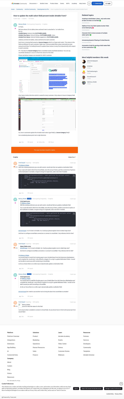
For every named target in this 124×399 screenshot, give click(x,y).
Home (13, 9)
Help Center (82, 3)
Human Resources (39, 347)
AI (8, 351)
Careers (9, 366)
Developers (86, 344)
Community (19, 9)
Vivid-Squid (22, 162)
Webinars (61, 355)
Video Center (62, 344)
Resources (86, 333)
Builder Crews (44, 3)
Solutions (36, 333)
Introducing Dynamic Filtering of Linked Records (95, 40)
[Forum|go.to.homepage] (19, 3)
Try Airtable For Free (13, 381)
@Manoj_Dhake (24, 165)
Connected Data (12, 355)
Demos (60, 347)
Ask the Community (30, 9)
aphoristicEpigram (92, 61)
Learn (60, 333)
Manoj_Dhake (22, 24)
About (9, 362)
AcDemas (89, 66)
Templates (86, 351)
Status (9, 373)
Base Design (85, 37)
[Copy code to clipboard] (74, 175)
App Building (11, 347)
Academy (74, 3)
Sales (34, 351)
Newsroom (10, 377)
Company (10, 358)
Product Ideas (54, 3)
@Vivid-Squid (22, 231)
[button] (97, 3)
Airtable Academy (64, 336)
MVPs (68, 3)
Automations (85, 23)
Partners (86, 336)
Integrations (11, 340)
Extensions (10, 344)
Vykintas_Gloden (92, 82)
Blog (8, 370)
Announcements (86, 42)
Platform (10, 333)
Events (62, 3)
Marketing (36, 340)
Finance (35, 355)
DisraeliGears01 (91, 76)
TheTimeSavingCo (92, 71)
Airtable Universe (88, 355)
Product (35, 336)
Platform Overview (13, 336)
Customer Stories (63, 351)
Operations (36, 344)
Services (86, 340)
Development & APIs (43, 9)
